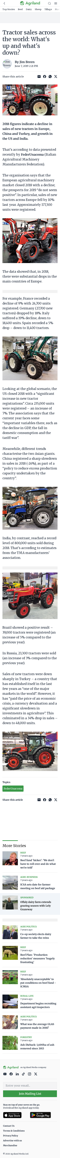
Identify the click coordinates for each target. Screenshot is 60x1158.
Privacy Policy (10, 1135)
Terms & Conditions (14, 1130)
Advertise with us (12, 1140)
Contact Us (8, 1125)
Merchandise (10, 1145)
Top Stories (8, 9)
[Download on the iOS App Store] (15, 1115)
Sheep (38, 9)
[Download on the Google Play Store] (43, 1115)
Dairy (29, 9)
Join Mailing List (30, 1093)
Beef (20, 9)
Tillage (48, 9)
